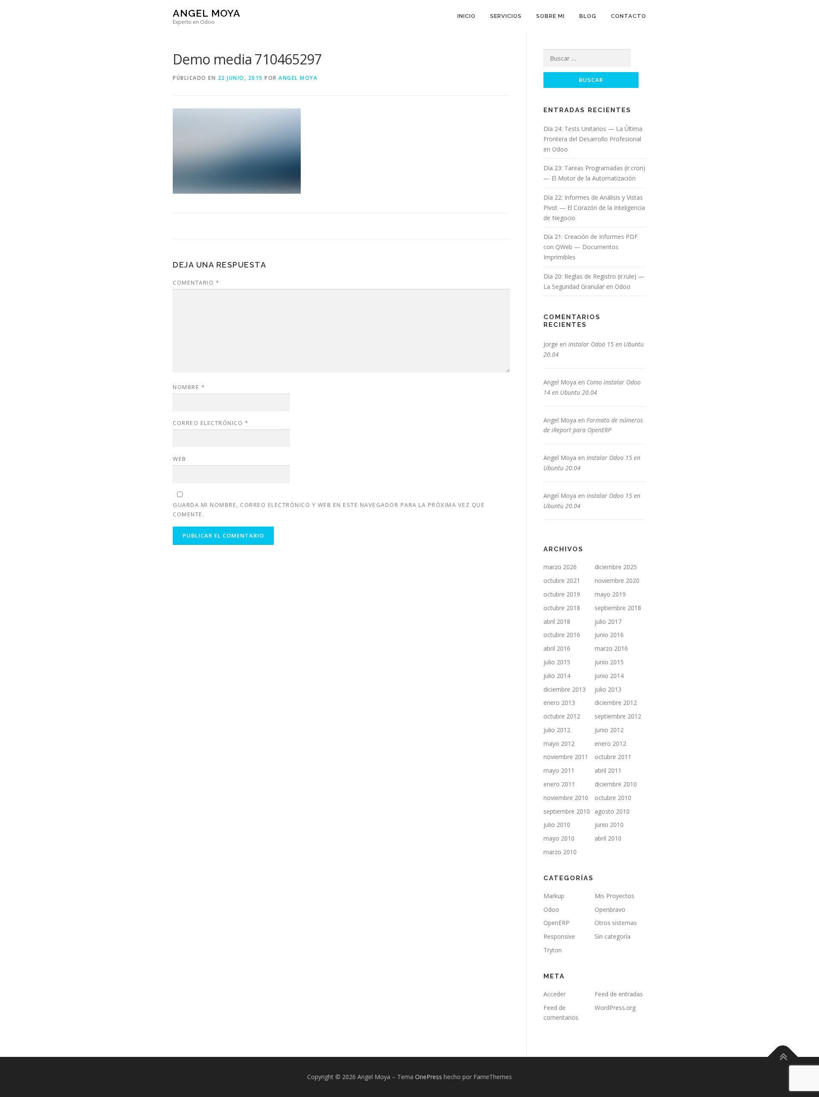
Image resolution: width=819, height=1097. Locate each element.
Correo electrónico (210, 423)
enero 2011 (559, 784)
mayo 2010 (559, 838)
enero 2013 (559, 702)
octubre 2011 (613, 757)
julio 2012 (556, 730)
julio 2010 (556, 825)
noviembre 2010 (565, 798)
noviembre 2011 (565, 757)
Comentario (196, 282)
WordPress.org (615, 1008)
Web (179, 459)
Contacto (628, 16)
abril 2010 (608, 838)
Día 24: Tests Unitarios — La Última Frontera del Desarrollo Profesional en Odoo (592, 139)
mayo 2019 (610, 594)
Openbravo (610, 909)
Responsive (559, 936)
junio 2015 (609, 662)
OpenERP (556, 923)
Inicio (466, 16)
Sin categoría (612, 936)
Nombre (189, 387)
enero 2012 (610, 743)
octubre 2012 (561, 716)
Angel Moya (207, 13)
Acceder (554, 994)
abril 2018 (556, 621)
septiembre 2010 (566, 811)
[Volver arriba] (783, 1057)
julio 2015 (556, 662)
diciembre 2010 (616, 784)
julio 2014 (556, 676)
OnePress (428, 1077)
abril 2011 (608, 770)
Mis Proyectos (614, 896)
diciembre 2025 (616, 567)
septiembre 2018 (618, 608)
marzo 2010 (560, 852)
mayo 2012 (559, 743)
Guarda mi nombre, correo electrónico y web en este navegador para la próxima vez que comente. (329, 509)
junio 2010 (609, 825)
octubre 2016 (561, 635)
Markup (553, 896)
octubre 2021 (561, 580)
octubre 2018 (561, 608)
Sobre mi (550, 16)
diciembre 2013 (564, 689)
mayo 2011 (559, 770)
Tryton (552, 950)
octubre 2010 (613, 798)
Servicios (506, 16)
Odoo (551, 909)
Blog (587, 16)
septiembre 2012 (618, 716)
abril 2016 (556, 648)
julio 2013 (608, 689)
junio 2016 (609, 635)
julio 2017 (608, 621)
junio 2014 (609, 676)
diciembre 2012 (616, 702)
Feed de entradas (619, 994)
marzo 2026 (560, 567)
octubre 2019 (561, 594)
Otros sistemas (616, 923)
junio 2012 (609, 730)
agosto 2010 (612, 811)
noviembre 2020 (617, 580)
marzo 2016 (611, 648)
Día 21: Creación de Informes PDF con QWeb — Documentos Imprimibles (590, 247)
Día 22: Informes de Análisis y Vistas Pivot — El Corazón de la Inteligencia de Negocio (594, 207)
